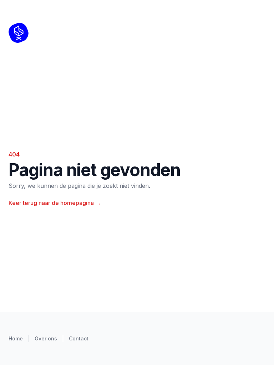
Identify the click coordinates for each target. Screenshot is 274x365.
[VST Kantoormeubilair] (36, 33)
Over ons (46, 338)
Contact (78, 338)
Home (16, 338)
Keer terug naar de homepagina (55, 202)
